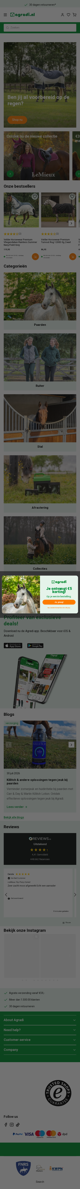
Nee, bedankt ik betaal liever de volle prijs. (59, 608)
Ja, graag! (59, 602)
